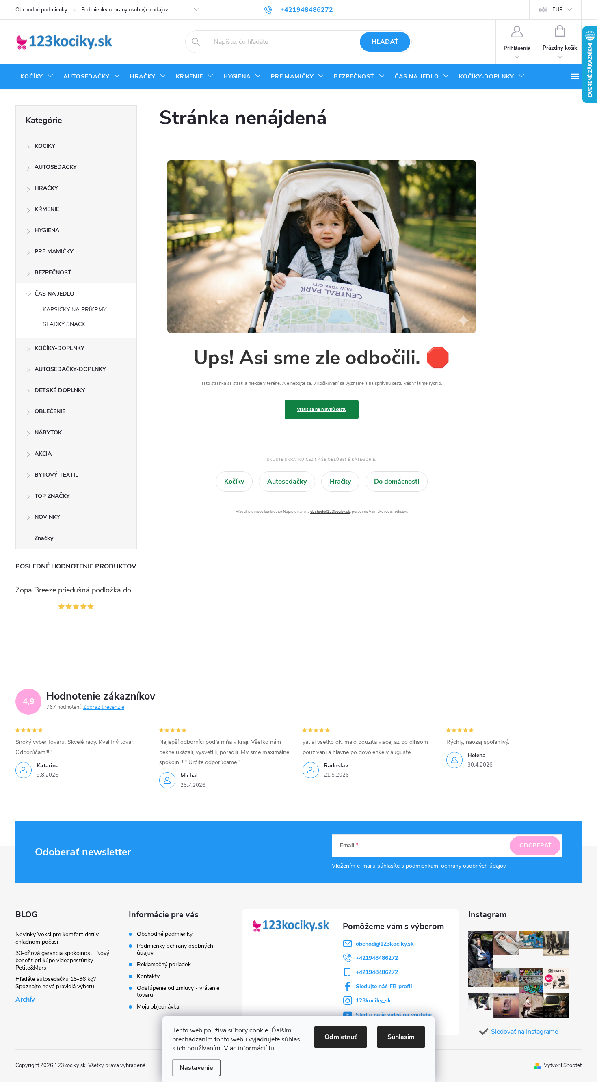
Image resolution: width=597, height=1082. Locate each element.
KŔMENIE (47, 209)
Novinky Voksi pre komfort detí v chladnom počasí (57, 938)
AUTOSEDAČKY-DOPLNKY (70, 369)
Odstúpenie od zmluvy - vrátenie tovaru (178, 991)
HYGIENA (47, 230)
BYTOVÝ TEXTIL (56, 475)
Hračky (340, 481)
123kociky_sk (373, 1000)
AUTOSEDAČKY (56, 167)
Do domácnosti (396, 481)
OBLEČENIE (50, 411)
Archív (25, 999)
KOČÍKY (45, 146)
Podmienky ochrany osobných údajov (124, 9)
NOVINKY (47, 517)
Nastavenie (196, 1067)
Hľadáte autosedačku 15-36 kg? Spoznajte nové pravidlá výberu (55, 982)
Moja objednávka (158, 1007)
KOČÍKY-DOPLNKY (59, 348)
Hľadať (385, 41)
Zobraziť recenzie (103, 707)
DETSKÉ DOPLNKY (60, 390)
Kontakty (148, 976)
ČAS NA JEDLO (54, 294)
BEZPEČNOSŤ (53, 272)
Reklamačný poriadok (164, 964)
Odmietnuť (340, 1036)
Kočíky (234, 481)
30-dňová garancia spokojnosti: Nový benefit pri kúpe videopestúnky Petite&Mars (62, 960)
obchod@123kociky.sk (330, 511)
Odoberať (535, 845)
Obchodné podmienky (41, 9)
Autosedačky (287, 481)
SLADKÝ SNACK (64, 324)
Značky (44, 538)
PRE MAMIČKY (54, 251)
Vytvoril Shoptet (563, 1065)
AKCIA (43, 454)
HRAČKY (46, 188)
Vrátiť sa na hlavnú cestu (321, 409)
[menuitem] (36, 76)
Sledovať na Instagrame (524, 1031)
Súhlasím (401, 1036)
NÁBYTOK (48, 432)
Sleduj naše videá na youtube (394, 1015)
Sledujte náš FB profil (384, 986)
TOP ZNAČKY (52, 496)
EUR (557, 9)
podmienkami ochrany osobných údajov (456, 866)
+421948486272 (377, 958)
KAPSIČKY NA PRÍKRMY (74, 309)
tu (271, 1048)
